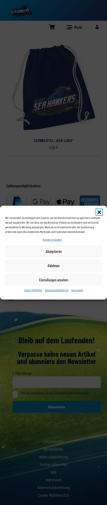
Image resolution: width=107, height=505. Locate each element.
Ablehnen (53, 265)
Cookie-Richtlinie (33, 290)
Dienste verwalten (52, 239)
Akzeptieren (54, 251)
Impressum (77, 290)
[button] (99, 212)
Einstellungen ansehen (53, 280)
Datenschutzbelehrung (57, 290)
